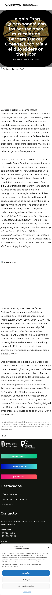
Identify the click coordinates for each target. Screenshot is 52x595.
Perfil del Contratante (14, 499)
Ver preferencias (26, 586)
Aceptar (26, 573)
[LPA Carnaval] (21, 5)
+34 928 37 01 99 (8, 536)
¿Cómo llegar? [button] (18, 456)
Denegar (26, 579)
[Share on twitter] (5, 435)
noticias (35, 59)
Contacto (7, 504)
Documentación (11, 494)
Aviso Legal (27, 592)
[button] (48, 547)
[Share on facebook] (2, 435)
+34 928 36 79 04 (8, 533)
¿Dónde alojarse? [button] (19, 466)
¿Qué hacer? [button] (18, 477)
